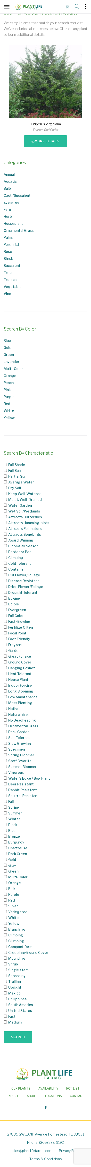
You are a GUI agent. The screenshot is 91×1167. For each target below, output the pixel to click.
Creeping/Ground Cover (28, 952)
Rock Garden (18, 732)
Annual (9, 174)
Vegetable (13, 287)
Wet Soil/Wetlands (24, 511)
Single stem (18, 970)
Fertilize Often (20, 627)
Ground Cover (19, 662)
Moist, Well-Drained (25, 499)
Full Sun (14, 470)
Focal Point (17, 633)
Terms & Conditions (45, 1159)
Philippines (17, 999)
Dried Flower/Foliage (25, 587)
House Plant (18, 680)
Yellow (9, 418)
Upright (14, 987)
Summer (15, 813)
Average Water (21, 482)
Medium (15, 1022)
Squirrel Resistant (23, 796)
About (32, 1096)
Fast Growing (19, 621)
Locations (53, 1096)
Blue (7, 341)
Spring (13, 807)
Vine (7, 294)
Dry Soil (14, 488)
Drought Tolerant (22, 592)
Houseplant (13, 223)
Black (12, 825)
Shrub (8, 258)
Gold (7, 348)
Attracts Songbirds (24, 534)
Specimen (16, 749)
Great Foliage (19, 656)
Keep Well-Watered (24, 494)
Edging (14, 598)
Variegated (17, 912)
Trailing (14, 981)
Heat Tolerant (20, 674)
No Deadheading (22, 720)
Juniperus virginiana (45, 124)
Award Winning (20, 540)
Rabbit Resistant (22, 790)
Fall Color (16, 616)
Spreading (17, 976)
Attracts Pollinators (25, 529)
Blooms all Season (23, 546)
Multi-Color (13, 369)
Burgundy (16, 842)
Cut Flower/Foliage (24, 575)
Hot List (73, 1088)
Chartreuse (17, 848)
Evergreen (12, 202)
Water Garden (20, 505)
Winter (14, 819)
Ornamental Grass (19, 230)
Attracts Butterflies (25, 517)
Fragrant (15, 645)
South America (20, 1005)
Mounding (16, 958)
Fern (7, 209)
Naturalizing (18, 714)
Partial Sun (17, 476)
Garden (14, 650)
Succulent (12, 266)
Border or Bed (20, 552)
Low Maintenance (23, 697)
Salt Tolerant (19, 738)
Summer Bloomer (22, 767)
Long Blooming (20, 691)
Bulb (7, 188)
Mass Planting (20, 703)
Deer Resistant (21, 784)
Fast (12, 1016)
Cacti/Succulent (17, 195)
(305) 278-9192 (51, 1142)
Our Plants (20, 1088)
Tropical (10, 280)
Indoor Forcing (20, 685)
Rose (8, 251)
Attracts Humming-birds (28, 523)
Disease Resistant (23, 581)
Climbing (15, 558)
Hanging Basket (21, 668)
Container (16, 569)
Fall (11, 801)
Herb (8, 216)
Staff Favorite (20, 761)
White (9, 411)
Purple (9, 397)
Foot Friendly (19, 639)
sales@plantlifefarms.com (31, 1151)
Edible (13, 604)
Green (9, 355)
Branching (16, 929)
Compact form (20, 947)
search (18, 1037)
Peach (9, 383)
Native (13, 709)
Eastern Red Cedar (45, 130)
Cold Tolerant (19, 563)
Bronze (14, 836)
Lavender (11, 362)
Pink (7, 390)
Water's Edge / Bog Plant (29, 778)
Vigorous (16, 772)
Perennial (11, 244)
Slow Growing (19, 743)
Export (13, 1096)
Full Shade (16, 465)
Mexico (14, 993)
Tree (8, 273)
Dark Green (17, 854)
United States (20, 1011)
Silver (13, 906)
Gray (12, 865)
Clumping (16, 941)
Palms (9, 237)
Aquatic (10, 181)
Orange (10, 376)
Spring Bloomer (21, 755)
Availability (48, 1088)
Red (7, 404)
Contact (77, 1096)
